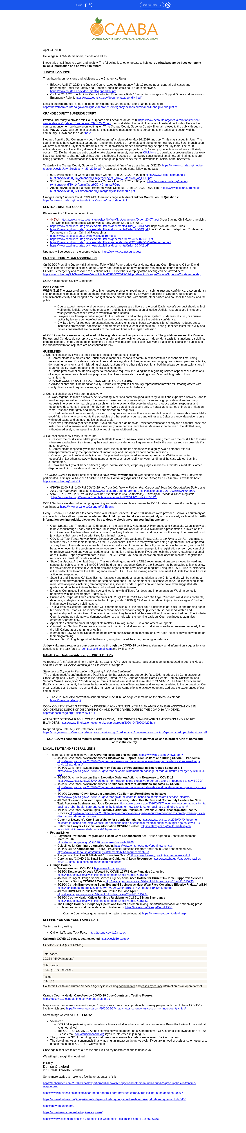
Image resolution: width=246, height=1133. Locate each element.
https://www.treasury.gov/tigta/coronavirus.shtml (160, 855)
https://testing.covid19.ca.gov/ (107, 932)
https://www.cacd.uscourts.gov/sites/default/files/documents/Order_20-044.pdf (99, 226)
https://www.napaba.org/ (65, 700)
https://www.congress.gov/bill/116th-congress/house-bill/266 (95, 842)
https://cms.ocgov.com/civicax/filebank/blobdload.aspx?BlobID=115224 (102, 894)
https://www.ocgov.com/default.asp (164, 913)
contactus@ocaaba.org (89, 1034)
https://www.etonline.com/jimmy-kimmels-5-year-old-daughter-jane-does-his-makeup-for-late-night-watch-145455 (114, 1099)
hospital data (127, 986)
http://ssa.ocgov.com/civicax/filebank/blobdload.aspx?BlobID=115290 (150, 881)
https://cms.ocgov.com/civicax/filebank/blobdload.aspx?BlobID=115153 (102, 900)
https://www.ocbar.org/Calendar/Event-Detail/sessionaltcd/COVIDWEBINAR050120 (104, 497)
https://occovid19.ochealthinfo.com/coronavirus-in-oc (76, 998)
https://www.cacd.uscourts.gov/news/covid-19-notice (83, 235)
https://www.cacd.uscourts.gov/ (121, 251)
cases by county (151, 986)
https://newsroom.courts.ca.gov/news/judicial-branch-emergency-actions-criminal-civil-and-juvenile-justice (110, 107)
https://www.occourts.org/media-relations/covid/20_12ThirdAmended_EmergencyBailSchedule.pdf (125, 189)
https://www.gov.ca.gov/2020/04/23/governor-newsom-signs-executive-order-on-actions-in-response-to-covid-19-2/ (129, 780)
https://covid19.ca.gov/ (114, 938)
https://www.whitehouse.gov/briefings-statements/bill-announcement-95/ (103, 852)
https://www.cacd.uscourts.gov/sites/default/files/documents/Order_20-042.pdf (99, 245)
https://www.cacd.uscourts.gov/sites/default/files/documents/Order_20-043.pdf (99, 229)
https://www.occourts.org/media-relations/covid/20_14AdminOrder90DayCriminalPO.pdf (118, 183)
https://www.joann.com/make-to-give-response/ (72, 1112)
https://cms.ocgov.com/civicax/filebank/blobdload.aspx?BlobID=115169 (102, 874)
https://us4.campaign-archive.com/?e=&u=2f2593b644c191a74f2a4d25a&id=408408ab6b (114, 887)
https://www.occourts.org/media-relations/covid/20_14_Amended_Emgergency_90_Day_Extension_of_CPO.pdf (118, 176)
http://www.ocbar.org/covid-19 (61, 481)
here (88, 133)
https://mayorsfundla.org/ (58, 1105)
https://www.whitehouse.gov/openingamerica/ (143, 845)
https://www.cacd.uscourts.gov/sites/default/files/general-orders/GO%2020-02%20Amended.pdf (110, 242)
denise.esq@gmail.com (97, 648)
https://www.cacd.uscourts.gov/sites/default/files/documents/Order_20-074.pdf (110, 219)
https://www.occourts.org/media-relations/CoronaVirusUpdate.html (85, 200)
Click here (149, 152)
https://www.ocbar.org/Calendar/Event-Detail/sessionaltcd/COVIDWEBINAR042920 (142, 490)
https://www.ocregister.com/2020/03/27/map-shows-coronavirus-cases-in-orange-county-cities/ (126, 1008)
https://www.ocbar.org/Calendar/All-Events (87, 506)
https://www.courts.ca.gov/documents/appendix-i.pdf (83, 91)
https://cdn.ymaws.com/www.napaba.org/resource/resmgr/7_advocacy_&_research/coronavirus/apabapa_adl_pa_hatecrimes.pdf (125, 732)
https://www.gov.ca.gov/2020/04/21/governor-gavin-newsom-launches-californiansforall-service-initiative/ (123, 796)
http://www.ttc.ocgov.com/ (110, 868)
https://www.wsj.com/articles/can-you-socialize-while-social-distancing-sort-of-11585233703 (101, 1118)
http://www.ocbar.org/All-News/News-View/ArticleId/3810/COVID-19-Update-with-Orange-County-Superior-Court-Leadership (122, 274)
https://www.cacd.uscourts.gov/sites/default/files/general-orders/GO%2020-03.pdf (101, 239)
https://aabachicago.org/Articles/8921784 (69, 712)
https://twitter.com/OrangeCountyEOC (149, 907)
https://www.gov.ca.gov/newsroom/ (161, 754)
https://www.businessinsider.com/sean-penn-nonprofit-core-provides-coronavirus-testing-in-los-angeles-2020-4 (113, 1092)
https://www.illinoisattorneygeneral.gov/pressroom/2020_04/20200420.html (108, 722)
